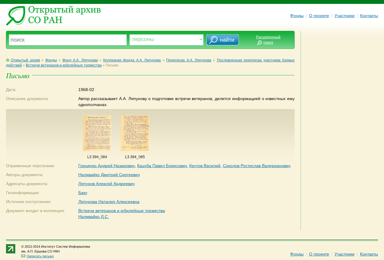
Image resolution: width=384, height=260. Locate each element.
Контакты (369, 15)
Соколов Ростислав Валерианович (256, 165)
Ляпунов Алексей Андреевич (106, 183)
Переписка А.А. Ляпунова (188, 60)
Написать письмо (40, 256)
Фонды (297, 15)
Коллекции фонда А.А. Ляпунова (132, 60)
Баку (82, 192)
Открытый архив (25, 60)
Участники (344, 15)
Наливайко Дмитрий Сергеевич (109, 174)
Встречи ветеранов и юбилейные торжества (64, 65)
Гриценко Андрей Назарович (106, 165)
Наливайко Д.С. (93, 216)
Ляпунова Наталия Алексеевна (109, 201)
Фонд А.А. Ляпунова (80, 60)
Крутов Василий (204, 165)
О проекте (319, 15)
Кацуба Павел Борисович (162, 165)
